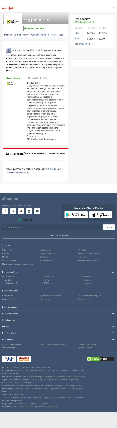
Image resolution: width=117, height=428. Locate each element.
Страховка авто (8, 348)
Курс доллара (45, 250)
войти (53, 169)
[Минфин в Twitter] (21, 211)
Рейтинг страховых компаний (90, 344)
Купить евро (45, 299)
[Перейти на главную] (8, 8)
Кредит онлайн (46, 261)
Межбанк (6, 257)
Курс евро (82, 250)
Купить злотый (83, 299)
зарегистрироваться (17, 172)
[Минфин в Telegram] (13, 211)
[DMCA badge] (100, 359)
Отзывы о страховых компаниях (53, 344)
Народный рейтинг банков (88, 261)
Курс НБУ (6, 253)
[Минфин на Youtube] (37, 211)
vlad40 (16, 50)
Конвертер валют (9, 261)
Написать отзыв (35, 28)
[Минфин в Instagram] (29, 211)
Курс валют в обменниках (50, 296)
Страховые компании (86, 348)
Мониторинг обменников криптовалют (17, 264)
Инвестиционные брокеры (88, 253)
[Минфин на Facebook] (5, 211)
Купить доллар (8, 299)
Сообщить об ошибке (58, 235)
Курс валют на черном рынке (89, 296)
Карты (54, 35)
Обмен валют (7, 296)
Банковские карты (47, 253)
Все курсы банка (82, 44)
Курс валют (7, 250)
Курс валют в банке (40, 35)
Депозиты (44, 257)
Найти (109, 227)
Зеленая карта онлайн (11, 344)
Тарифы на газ (83, 257)
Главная (8, 35)
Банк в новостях (21, 35)
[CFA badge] (39, 359)
